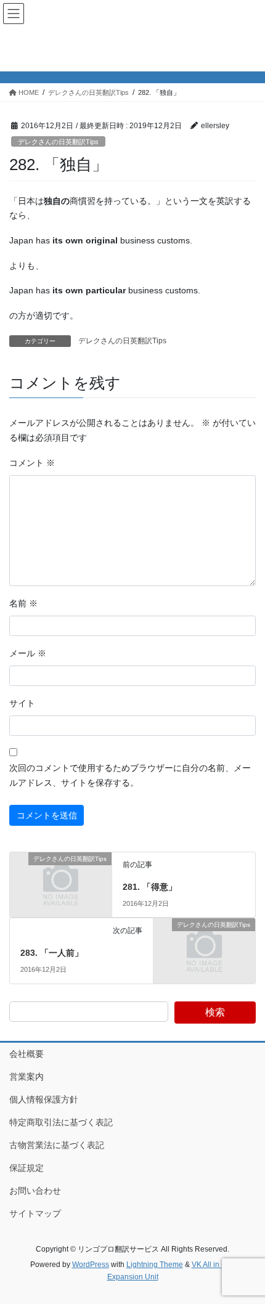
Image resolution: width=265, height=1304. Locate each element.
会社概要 (26, 1054)
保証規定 (26, 1168)
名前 (23, 603)
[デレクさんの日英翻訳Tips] (61, 883)
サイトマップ (35, 1213)
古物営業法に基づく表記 (56, 1145)
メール (27, 653)
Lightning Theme (154, 1264)
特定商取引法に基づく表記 (61, 1122)
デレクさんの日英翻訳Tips (58, 141)
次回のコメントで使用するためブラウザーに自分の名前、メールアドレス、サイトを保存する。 (130, 775)
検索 (215, 1012)
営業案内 (26, 1077)
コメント (32, 463)
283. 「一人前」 (51, 953)
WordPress (90, 1264)
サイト (22, 703)
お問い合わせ (35, 1191)
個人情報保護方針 (43, 1099)
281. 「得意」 (150, 887)
